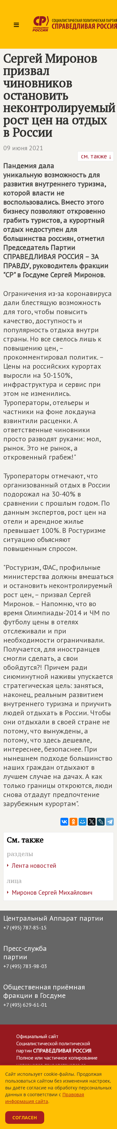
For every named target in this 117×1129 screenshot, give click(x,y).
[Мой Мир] (82, 822)
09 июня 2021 (23, 148)
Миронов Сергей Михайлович (52, 892)
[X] (92, 822)
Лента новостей (34, 865)
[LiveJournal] (101, 822)
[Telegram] (110, 822)
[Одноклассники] (73, 822)
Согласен (24, 1117)
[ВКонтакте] (64, 822)
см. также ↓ (95, 156)
